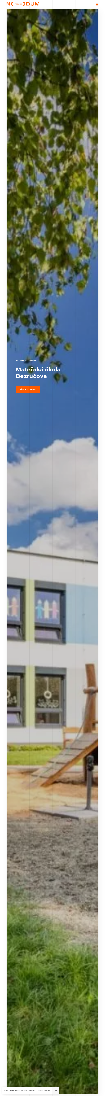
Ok (56, 1090)
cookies (47, 1090)
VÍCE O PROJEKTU (28, 389)
